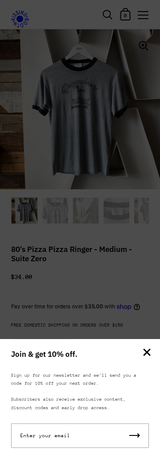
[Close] (146, 353)
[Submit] (134, 435)
